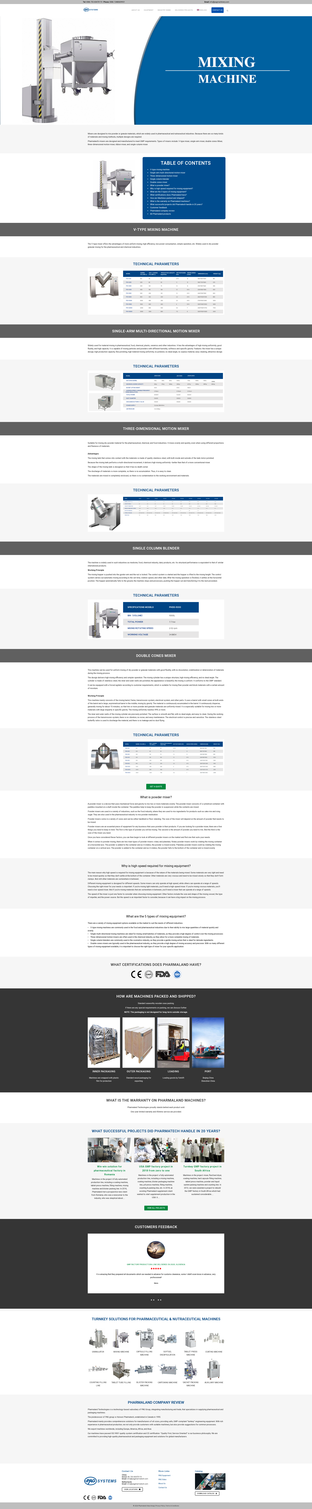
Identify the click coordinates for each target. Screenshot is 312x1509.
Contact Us (162, 1488)
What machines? (170, 201)
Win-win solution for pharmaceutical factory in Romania (109, 1170)
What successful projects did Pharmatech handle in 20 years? (176, 204)
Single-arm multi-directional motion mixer (167, 173)
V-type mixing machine (160, 169)
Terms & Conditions (172, 1506)
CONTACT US (217, 10)
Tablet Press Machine (190, 1353)
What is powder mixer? (160, 185)
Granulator (98, 1352)
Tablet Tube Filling (121, 1382)
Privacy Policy (160, 1506)
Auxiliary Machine (214, 1382)
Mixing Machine (121, 1352)
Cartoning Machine (167, 1382)
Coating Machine (213, 1352)
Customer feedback (158, 207)
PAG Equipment (164, 1475)
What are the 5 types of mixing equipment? (168, 192)
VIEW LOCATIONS (131, 1489)
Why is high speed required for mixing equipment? (171, 188)
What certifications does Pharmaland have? (168, 195)
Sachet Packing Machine (191, 1384)
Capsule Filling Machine (144, 1353)
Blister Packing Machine (144, 1384)
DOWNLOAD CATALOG (205, 1493)
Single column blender (159, 179)
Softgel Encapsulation (167, 1353)
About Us (162, 1483)
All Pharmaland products (160, 214)
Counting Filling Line (98, 1384)
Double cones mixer (158, 182)
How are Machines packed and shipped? (167, 198)
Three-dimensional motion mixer (164, 176)
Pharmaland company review (162, 211)
